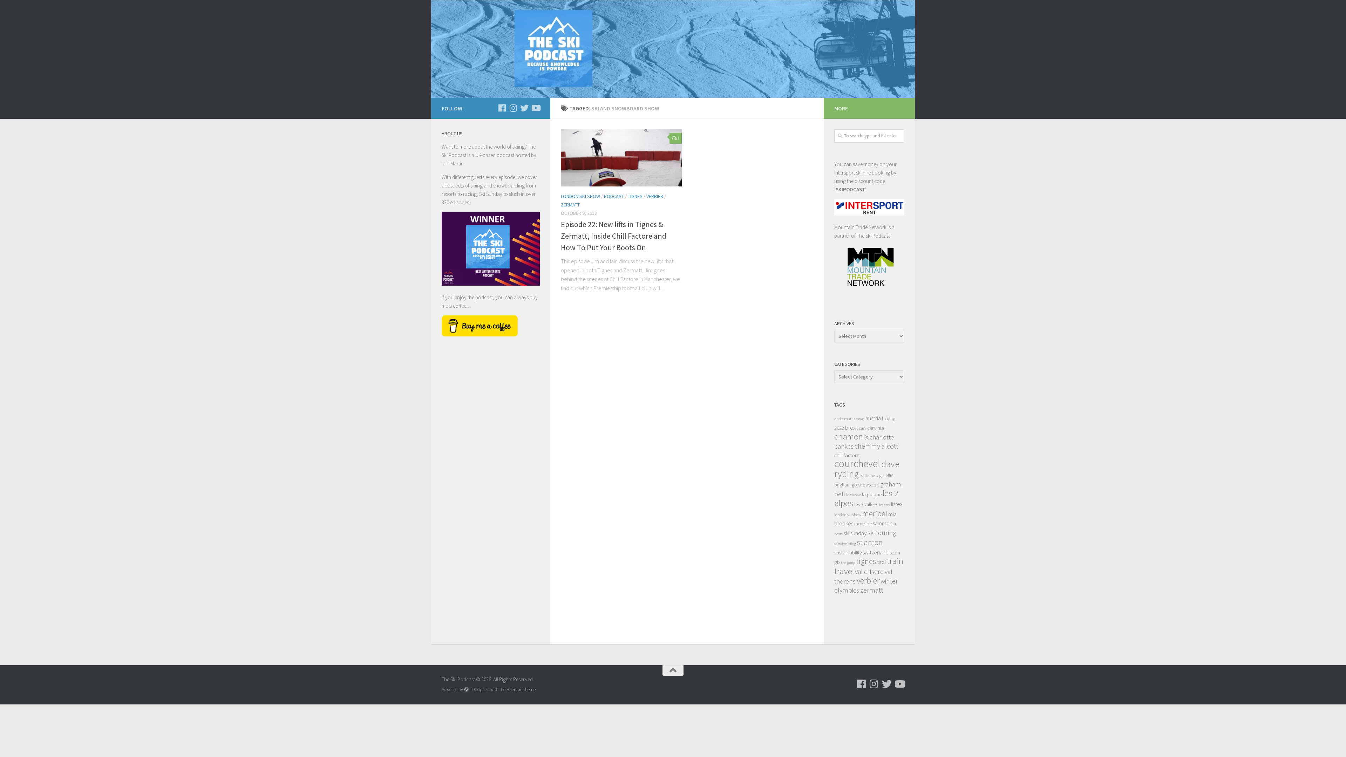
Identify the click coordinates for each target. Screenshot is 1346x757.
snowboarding (845, 543)
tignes (866, 561)
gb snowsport (865, 485)
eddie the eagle (872, 475)
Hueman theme (521, 690)
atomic (859, 419)
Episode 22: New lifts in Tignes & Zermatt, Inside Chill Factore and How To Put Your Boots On (613, 235)
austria (873, 418)
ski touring (882, 532)
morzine (863, 523)
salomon (882, 523)
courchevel (857, 463)
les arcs (884, 505)
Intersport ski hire (852, 172)
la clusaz (853, 494)
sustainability (848, 552)
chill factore (846, 455)
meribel (874, 513)
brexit (851, 427)
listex (896, 503)
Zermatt (570, 205)
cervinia (875, 427)
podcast (614, 196)
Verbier (654, 196)
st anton (870, 542)
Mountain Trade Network (860, 227)
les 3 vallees (866, 504)
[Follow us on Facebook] (502, 108)
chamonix (851, 436)
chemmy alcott (876, 446)
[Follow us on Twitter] (524, 108)
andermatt (843, 418)
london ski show (847, 514)
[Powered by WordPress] (466, 689)
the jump (848, 562)
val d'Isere (869, 571)
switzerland (876, 552)
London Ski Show (580, 196)
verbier (868, 580)
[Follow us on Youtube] (535, 108)
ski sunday (855, 533)
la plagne (872, 494)
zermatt (871, 590)
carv (862, 428)
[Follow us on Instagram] (513, 108)
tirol (881, 561)
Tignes (635, 196)
